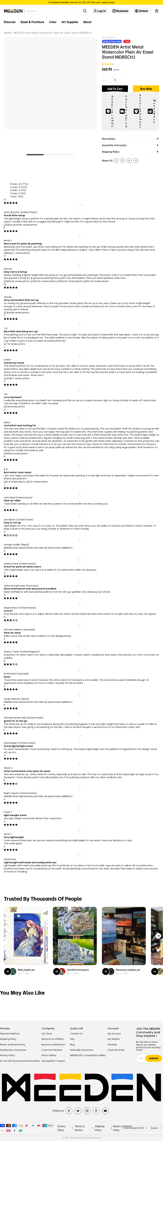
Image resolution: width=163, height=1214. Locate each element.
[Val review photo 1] (14, 406)
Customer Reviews (52, 1050)
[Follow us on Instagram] (87, 1111)
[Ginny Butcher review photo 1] (20, 224)
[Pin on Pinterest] (122, 160)
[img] (11, 202)
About (87, 22)
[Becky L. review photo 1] (17, 253)
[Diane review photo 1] (16, 453)
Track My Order (116, 1050)
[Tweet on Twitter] (129, 160)
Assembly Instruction (81, 1050)
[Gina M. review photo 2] (43, 281)
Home (7, 32)
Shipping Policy (8, 1039)
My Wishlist (114, 1039)
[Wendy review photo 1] (16, 312)
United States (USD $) (133, 1128)
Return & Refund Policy (12, 1044)
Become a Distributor (53, 1044)
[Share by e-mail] (135, 160)
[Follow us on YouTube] (105, 1111)
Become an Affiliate (53, 1039)
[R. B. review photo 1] (15, 481)
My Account (114, 1033)
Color (53, 22)
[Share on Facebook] (116, 160)
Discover (10, 22)
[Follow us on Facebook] (69, 1111)
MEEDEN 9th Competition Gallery (88, 1055)
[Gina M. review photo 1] (17, 281)
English (154, 1128)
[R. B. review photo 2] (37, 481)
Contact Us (76, 1033)
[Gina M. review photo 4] (96, 281)
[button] (108, 64)
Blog (72, 1044)
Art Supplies (70, 22)
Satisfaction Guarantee (13, 1050)
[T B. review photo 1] (14, 344)
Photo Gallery (49, 1055)
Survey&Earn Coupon (53, 1060)
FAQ (72, 1039)
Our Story (47, 1033)
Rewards (112, 1044)
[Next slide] (158, 936)
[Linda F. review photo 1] (16, 378)
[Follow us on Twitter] (78, 1111)
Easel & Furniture (32, 22)
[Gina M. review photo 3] (70, 281)
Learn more (108, 2)
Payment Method (9, 1033)
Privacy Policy (7, 1055)
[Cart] (156, 10)
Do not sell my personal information (20, 1060)
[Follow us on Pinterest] (96, 1111)
